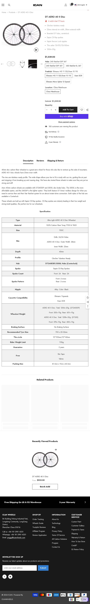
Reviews (40, 160)
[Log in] (66, 5)
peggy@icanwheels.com (16, 537)
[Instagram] (10, 577)
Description (28, 160)
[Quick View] (56, 450)
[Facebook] (4, 577)
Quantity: (49, 105)
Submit (43, 568)
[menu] (3, 5)
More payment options (66, 122)
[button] (2, 64)
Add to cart (68, 109)
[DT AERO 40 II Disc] (45, 460)
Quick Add (45, 486)
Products (12, 12)
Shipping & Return (55, 160)
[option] (22, 35)
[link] (15, 424)
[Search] (9, 5)
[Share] (86, 110)
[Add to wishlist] (82, 110)
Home (4, 12)
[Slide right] (85, 502)
